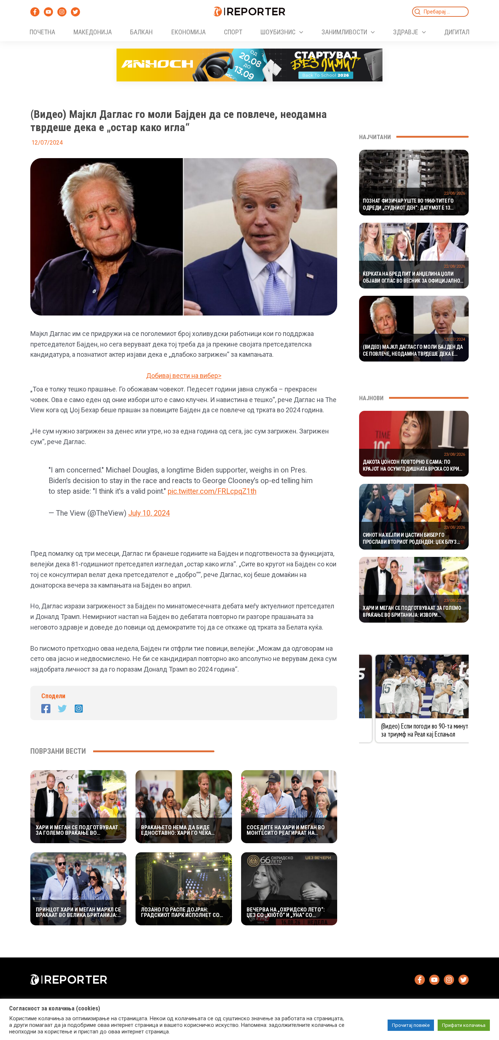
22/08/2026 (454, 193)
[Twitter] (75, 11)
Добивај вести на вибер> (183, 375)
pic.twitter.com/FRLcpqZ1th (212, 491)
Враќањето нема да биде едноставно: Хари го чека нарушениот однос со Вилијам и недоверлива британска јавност (183, 830)
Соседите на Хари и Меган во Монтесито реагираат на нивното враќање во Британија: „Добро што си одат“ (286, 830)
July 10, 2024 (149, 513)
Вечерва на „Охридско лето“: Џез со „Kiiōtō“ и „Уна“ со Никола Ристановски (286, 912)
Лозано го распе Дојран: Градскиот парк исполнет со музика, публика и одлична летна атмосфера (180, 912)
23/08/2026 (454, 454)
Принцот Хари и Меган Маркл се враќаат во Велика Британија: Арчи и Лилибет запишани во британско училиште (78, 912)
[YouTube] (48, 11)
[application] (299, 32)
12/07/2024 (454, 339)
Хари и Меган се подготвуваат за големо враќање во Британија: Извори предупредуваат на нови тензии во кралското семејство (77, 830)
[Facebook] (34, 11)
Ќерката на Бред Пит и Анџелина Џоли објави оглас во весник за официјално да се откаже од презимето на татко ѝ (411, 278)
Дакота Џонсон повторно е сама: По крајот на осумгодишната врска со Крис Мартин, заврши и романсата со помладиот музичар (412, 466)
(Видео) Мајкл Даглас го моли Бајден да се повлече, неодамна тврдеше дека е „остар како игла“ (413, 351)
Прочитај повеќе (411, 1025)
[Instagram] (61, 11)
